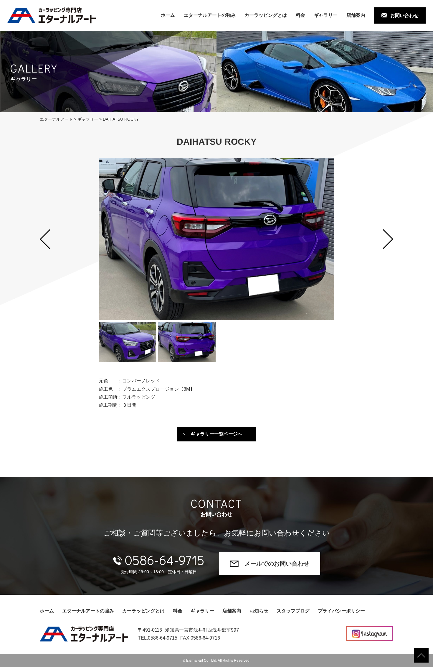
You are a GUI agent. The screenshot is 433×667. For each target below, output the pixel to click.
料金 (300, 15)
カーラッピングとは (265, 15)
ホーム (168, 15)
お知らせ (258, 610)
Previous (45, 239)
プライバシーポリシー (341, 610)
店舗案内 (355, 15)
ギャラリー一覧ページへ (216, 433)
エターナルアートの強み (210, 15)
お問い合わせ (404, 15)
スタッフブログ (293, 610)
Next (388, 239)
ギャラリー (326, 15)
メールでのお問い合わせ (276, 563)
